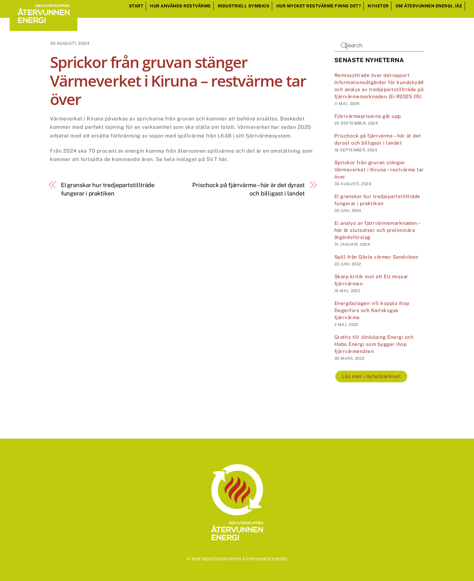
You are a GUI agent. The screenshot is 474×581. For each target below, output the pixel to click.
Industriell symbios (244, 6)
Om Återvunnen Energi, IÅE (429, 6)
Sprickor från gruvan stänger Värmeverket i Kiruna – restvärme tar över (379, 169)
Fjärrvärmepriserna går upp (367, 116)
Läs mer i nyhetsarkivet (371, 376)
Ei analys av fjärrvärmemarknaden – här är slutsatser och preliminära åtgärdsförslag (377, 230)
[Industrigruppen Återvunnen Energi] (43, 28)
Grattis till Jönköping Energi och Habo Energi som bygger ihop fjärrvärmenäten (374, 344)
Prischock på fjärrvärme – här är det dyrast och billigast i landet (248, 189)
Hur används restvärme (180, 6)
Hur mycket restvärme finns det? (318, 6)
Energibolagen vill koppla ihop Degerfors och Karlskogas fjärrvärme (372, 310)
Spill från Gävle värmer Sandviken (376, 257)
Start (136, 6)
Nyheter (378, 6)
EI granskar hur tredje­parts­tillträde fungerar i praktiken (108, 189)
